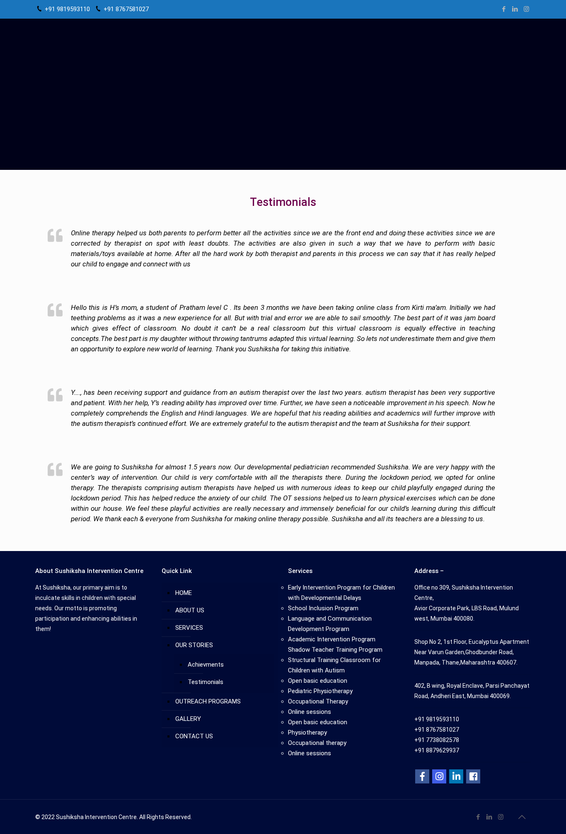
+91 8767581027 (126, 9)
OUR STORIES (194, 645)
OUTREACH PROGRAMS (208, 701)
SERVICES (189, 627)
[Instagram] (526, 9)
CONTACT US (194, 736)
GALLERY (188, 719)
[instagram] (439, 776)
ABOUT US (189, 610)
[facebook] (422, 776)
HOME (183, 593)
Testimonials (205, 682)
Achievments (206, 664)
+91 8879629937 (436, 750)
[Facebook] (504, 9)
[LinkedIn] (515, 9)
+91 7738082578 (436, 740)
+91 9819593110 (67, 9)
